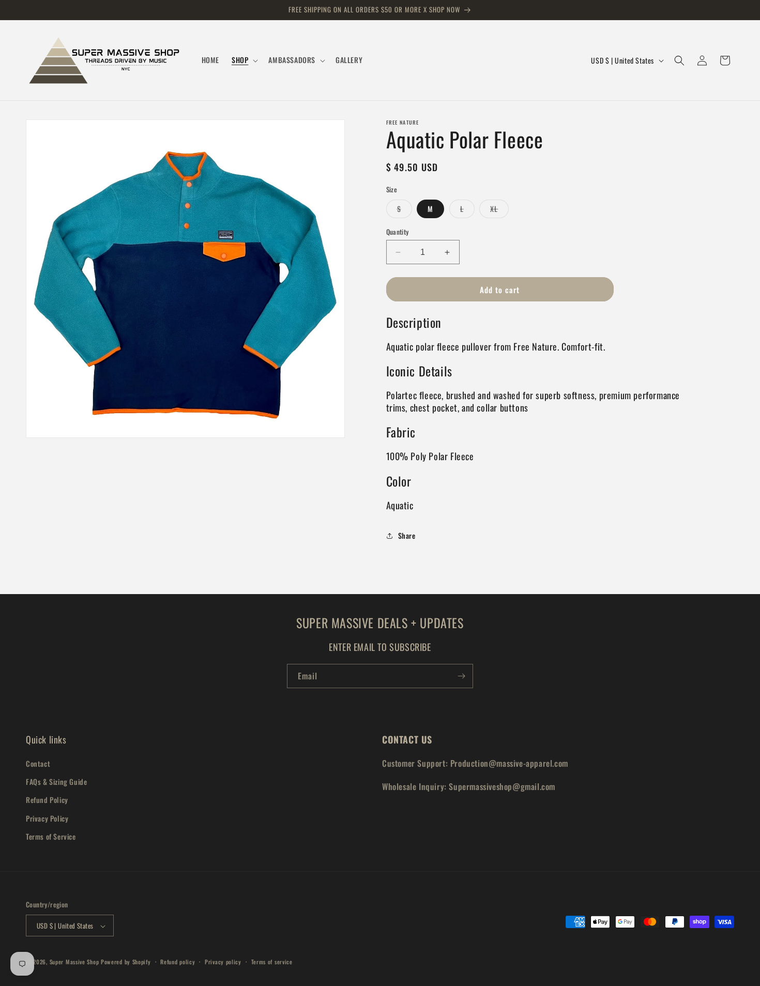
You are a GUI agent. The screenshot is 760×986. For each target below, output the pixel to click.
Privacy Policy (47, 818)
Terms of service (272, 962)
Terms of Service (51, 836)
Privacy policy (223, 962)
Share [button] (407, 535)
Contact (38, 763)
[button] (243, 60)
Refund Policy (47, 800)
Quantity (397, 232)
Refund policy (177, 962)
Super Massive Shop (74, 962)
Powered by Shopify (126, 962)
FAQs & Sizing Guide (56, 781)
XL (499, 210)
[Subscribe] (461, 676)
